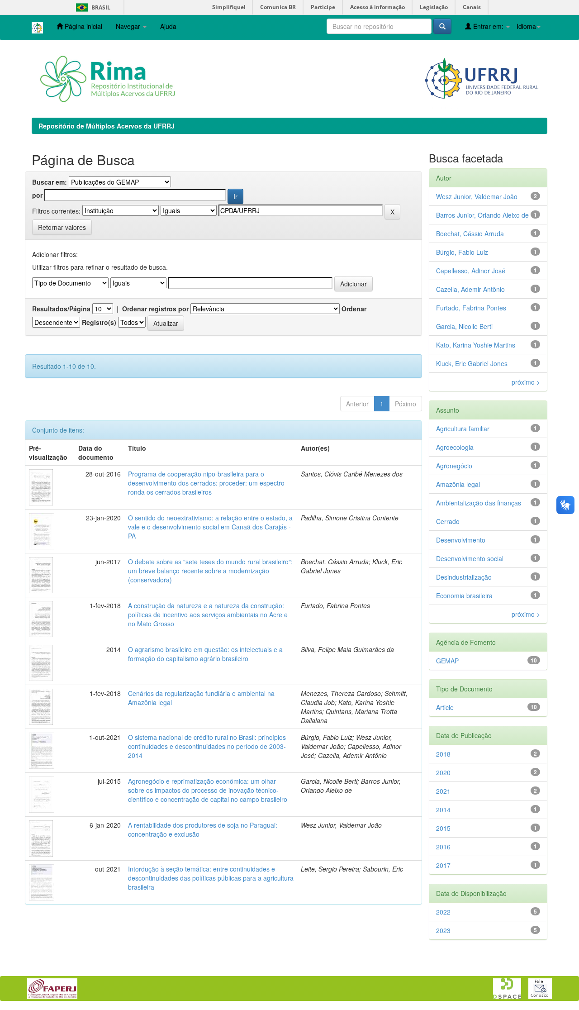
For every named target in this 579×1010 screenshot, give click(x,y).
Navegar (129, 26)
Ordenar (354, 308)
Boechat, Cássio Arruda (470, 233)
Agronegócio (454, 465)
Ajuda (168, 26)
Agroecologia (455, 447)
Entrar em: (488, 26)
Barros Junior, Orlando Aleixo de (482, 214)
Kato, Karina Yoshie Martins (475, 344)
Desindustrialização (464, 576)
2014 (443, 809)
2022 (443, 911)
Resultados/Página (61, 308)
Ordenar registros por (155, 308)
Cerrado (448, 521)
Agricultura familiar (462, 428)
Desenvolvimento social (469, 558)
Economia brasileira (464, 595)
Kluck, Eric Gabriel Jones (472, 363)
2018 (443, 753)
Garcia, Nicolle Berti (464, 326)
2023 (443, 930)
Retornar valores (62, 227)
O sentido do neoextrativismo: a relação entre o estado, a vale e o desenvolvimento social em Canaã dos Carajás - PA (210, 526)
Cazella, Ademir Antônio (470, 289)
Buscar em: (49, 181)
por (37, 195)
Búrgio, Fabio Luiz (462, 252)
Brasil (91, 7)
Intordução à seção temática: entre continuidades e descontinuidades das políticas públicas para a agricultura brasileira (211, 877)
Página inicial (82, 26)
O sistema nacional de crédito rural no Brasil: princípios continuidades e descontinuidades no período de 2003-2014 (207, 746)
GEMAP (447, 660)
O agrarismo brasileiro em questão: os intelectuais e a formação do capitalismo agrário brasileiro (205, 654)
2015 (443, 828)
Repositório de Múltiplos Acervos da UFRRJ (106, 125)
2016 (443, 846)
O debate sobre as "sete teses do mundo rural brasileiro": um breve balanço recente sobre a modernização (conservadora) (210, 570)
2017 (443, 865)
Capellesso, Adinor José (470, 270)
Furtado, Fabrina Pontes (471, 307)
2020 (443, 772)
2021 (443, 791)
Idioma (526, 26)
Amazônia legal (458, 484)
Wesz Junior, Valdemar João (476, 196)
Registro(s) (99, 322)
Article (445, 707)
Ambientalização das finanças (478, 502)
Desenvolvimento (460, 539)
